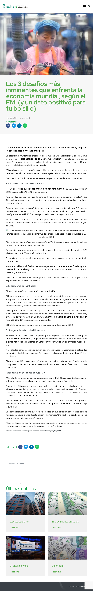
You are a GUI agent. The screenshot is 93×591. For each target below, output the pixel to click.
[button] (84, 6)
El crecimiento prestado (65, 521)
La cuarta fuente (19, 521)
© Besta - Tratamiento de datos (80, 586)
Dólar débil (57, 565)
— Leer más (14, 528)
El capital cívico (19, 565)
